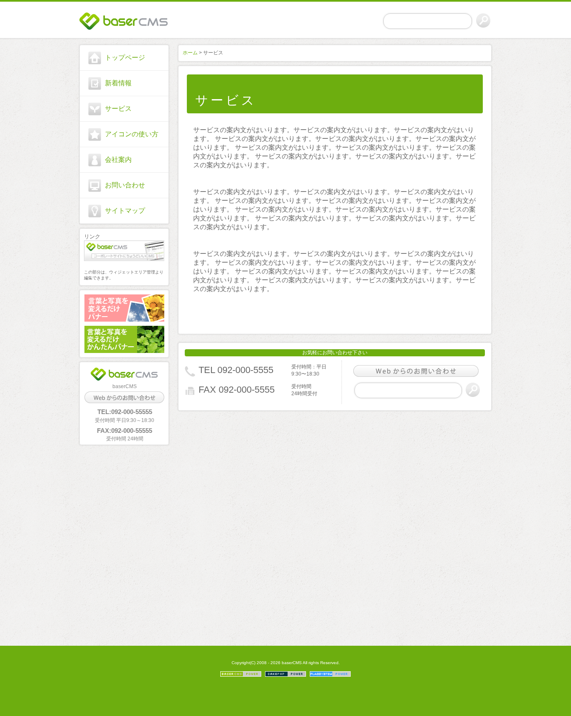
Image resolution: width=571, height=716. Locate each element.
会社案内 (118, 159)
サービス (118, 108)
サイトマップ (125, 210)
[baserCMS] (124, 21)
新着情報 (118, 83)
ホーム (190, 53)
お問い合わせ (125, 185)
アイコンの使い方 (131, 134)
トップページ (125, 57)
